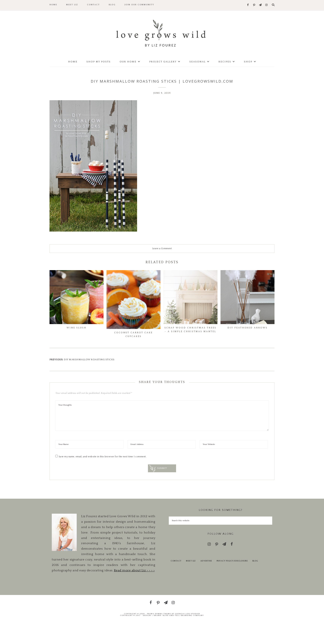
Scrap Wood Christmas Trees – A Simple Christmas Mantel (190, 330)
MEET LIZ (191, 561)
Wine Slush (76, 328)
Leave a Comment (162, 248)
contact (176, 561)
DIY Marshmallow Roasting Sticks (89, 359)
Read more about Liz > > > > (134, 570)
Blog (255, 561)
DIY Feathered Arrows (247, 328)
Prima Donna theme (159, 614)
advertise (206, 561)
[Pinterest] (254, 5)
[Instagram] (266, 5)
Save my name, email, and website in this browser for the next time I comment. (103, 456)
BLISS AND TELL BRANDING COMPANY (183, 615)
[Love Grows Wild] (162, 33)
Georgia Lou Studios (187, 614)
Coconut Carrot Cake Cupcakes (133, 334)
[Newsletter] (260, 5)
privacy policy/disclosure (232, 561)
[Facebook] (248, 5)
